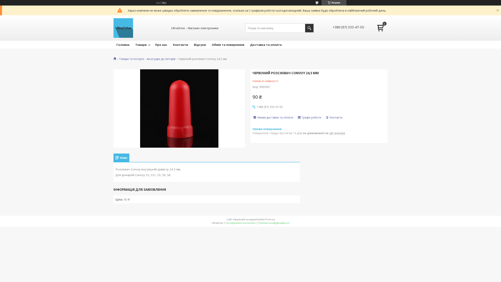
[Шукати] (309, 28)
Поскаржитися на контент (241, 223)
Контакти (180, 45)
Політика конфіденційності (273, 223)
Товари (141, 45)
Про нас (161, 45)
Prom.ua (270, 219)
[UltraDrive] (123, 28)
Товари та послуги (131, 59)
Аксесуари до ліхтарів (161, 59)
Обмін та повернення (228, 45)
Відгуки (200, 45)
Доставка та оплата (266, 45)
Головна (122, 45)
